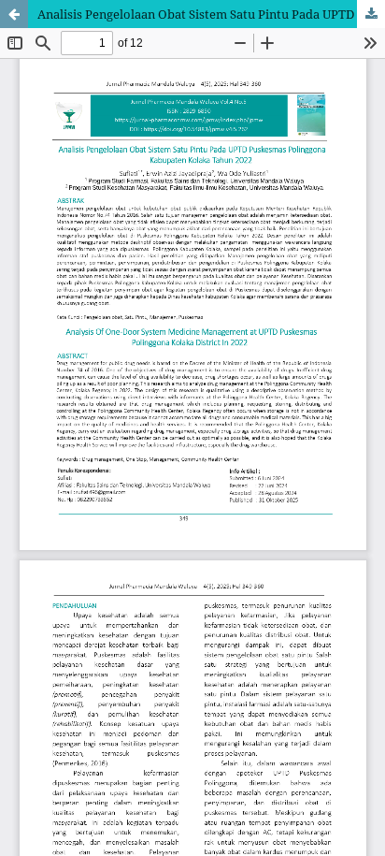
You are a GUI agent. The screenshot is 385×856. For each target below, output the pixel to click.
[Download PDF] (371, 14)
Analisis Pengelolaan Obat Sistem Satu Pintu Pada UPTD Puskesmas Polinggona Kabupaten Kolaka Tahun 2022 (211, 14)
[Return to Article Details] (14, 14)
